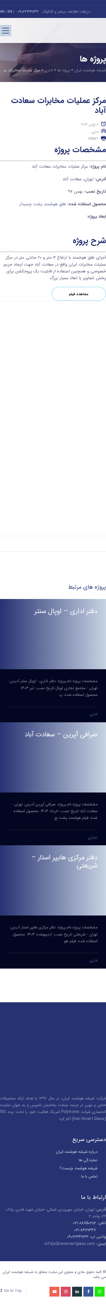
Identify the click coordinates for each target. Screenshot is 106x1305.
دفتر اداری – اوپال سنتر (66, 611)
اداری (95, 131)
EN (10, 12)
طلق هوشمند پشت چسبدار (42, 204)
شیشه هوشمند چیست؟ (79, 1168)
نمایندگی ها (88, 1160)
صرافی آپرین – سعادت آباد (61, 734)
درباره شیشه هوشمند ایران (77, 1152)
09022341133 (27, 12)
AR (2, 12)
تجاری (93, 838)
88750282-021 (84, 1223)
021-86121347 (85, 1230)
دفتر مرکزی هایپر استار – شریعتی (64, 861)
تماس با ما (89, 1176)
